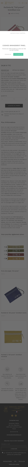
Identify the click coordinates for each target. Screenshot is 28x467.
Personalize (8, 54)
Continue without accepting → (18, 33)
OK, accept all (19, 54)
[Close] (14, 233)
